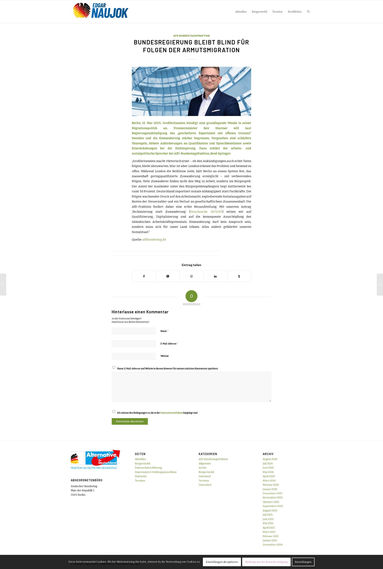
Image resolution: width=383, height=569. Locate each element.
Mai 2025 (268, 523)
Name (165, 330)
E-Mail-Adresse (169, 343)
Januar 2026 (270, 489)
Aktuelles (140, 459)
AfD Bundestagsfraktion (191, 35)
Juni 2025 (268, 519)
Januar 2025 (270, 540)
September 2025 (273, 506)
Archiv (202, 467)
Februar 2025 (271, 536)
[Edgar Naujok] (101, 11)
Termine (140, 480)
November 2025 (273, 497)
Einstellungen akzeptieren (222, 562)
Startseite (141, 476)
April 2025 (269, 527)
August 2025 (270, 510)
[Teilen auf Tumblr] (239, 276)
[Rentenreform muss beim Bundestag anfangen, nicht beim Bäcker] (380, 285)
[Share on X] (168, 276)
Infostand (205, 476)
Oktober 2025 (271, 501)
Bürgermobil (142, 463)
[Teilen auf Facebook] (144, 276)
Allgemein (205, 463)
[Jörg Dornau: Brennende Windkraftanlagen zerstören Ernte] (3, 285)
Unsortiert (205, 484)
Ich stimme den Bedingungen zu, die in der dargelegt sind (157, 413)
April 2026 (269, 476)
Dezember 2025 (272, 493)
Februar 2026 (271, 484)
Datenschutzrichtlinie (171, 413)
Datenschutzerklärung (148, 467)
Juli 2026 (268, 463)
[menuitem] (241, 11)
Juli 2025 (268, 514)
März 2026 (269, 480)
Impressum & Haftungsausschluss (156, 472)
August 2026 (270, 459)
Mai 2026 (268, 472)
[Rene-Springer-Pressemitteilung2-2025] (191, 91)
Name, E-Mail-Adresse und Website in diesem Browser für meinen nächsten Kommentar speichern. (167, 368)
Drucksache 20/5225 (206, 211)
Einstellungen (303, 562)
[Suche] (308, 11)
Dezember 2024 (273, 544)
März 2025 (269, 531)
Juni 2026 (268, 467)
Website (165, 356)
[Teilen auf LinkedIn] (215, 276)
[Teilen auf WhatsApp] (191, 276)
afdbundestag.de (154, 239)
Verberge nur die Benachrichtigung (266, 562)
